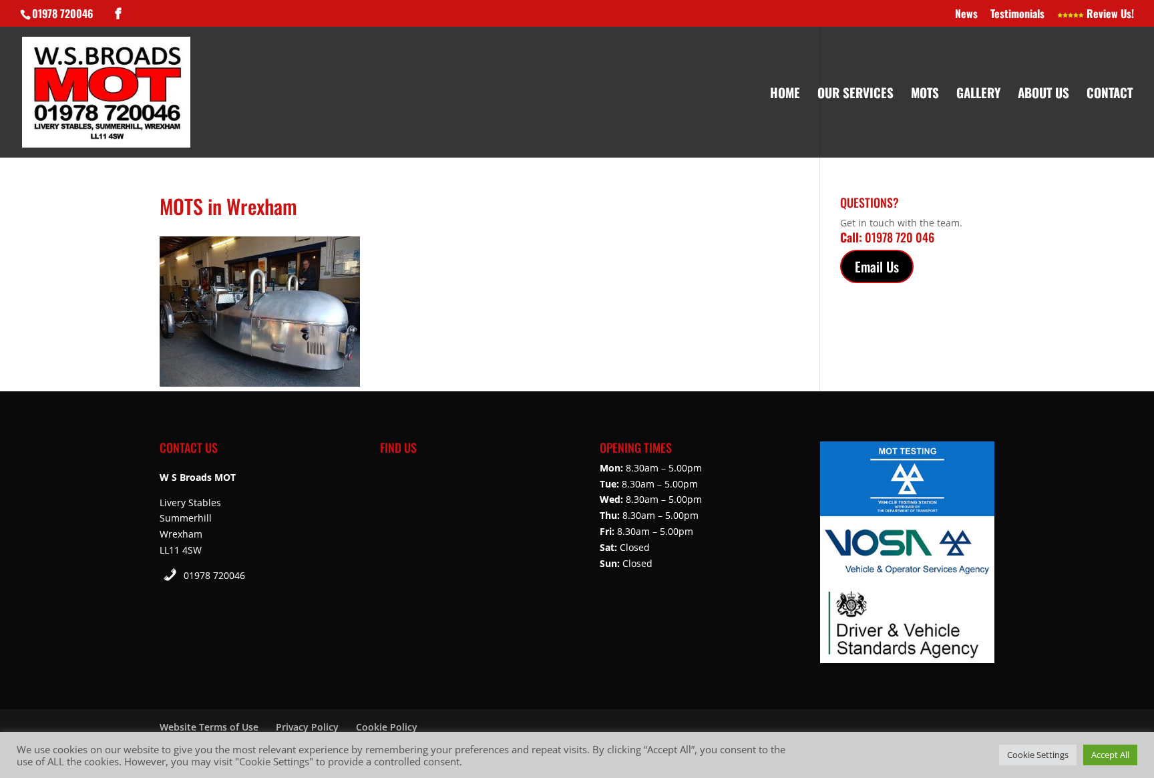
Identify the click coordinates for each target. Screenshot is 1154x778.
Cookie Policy (386, 727)
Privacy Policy (307, 727)
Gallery (978, 94)
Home (785, 94)
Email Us (877, 266)
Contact (1110, 94)
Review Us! (1109, 14)
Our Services (855, 94)
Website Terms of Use (209, 727)
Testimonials (1017, 14)
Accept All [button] (1110, 755)
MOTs (925, 94)
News (966, 14)
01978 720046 (214, 575)
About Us (1043, 94)
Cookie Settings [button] (1038, 755)
